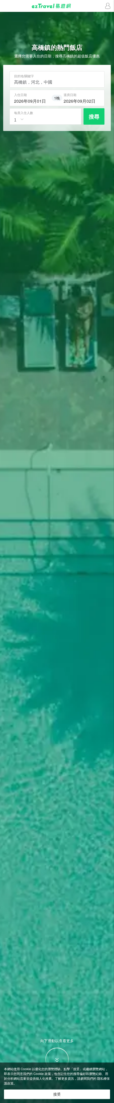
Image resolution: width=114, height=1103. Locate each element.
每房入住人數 (23, 113)
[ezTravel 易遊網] (57, 6)
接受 (57, 1094)
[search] (32, 100)
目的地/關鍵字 (24, 76)
